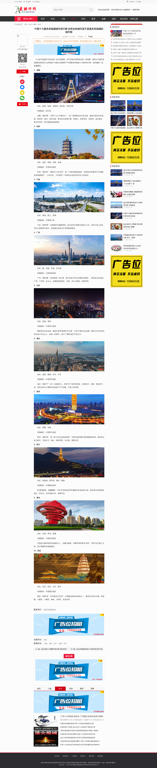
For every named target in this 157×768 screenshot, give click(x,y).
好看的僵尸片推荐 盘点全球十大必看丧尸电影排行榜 (77, 727)
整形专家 (91, 756)
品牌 (114, 19)
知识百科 (124, 19)
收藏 (23, 71)
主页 (25, 24)
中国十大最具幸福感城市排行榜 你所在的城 (133, 215)
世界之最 (134, 19)
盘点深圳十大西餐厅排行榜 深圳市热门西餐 (133, 225)
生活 (73, 19)
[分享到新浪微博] (22, 81)
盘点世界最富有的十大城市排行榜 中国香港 (133, 204)
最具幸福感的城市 (50, 609)
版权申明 (65, 756)
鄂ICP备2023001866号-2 (91, 764)
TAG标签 (131, 1)
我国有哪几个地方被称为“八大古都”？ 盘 (132, 182)
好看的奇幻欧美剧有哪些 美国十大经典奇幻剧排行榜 (77, 734)
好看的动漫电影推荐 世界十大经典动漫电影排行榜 (77, 723)
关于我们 (56, 756)
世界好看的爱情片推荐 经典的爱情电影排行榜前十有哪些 (79, 730)
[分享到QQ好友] (22, 87)
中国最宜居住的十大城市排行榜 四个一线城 (133, 236)
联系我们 (82, 756)
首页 (43, 19)
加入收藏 (19, 1)
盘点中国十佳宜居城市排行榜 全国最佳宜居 (133, 171)
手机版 (139, 1)
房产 (55, 643)
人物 (63, 19)
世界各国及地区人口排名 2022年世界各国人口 (132, 247)
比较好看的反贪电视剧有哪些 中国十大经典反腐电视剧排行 (80, 741)
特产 (65, 643)
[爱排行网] (25, 9)
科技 (83, 19)
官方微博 (28, 1)
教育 (93, 19)
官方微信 (37, 1)
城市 (34, 24)
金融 (104, 19)
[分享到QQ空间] (22, 92)
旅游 (45, 643)
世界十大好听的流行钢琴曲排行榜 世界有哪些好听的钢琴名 (80, 744)
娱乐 (53, 19)
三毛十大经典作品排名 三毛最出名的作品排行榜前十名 (81, 716)
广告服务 (74, 756)
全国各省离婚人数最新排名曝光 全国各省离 (133, 193)
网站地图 (100, 756)
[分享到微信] (22, 98)
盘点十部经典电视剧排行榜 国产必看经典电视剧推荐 (77, 737)
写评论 (24, 104)
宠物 (60, 643)
